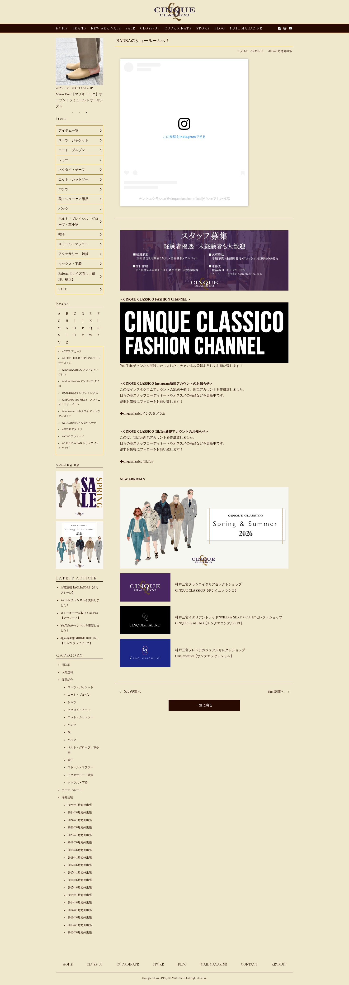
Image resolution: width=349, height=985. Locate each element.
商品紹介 (67, 679)
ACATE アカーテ (72, 351)
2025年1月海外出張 (80, 805)
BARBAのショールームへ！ (143, 40)
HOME (62, 28)
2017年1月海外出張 (80, 872)
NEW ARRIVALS (106, 28)
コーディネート (72, 790)
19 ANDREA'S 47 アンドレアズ (80, 392)
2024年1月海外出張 (80, 820)
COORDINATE (178, 28)
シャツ (72, 702)
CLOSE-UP (95, 964)
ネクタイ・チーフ (79, 710)
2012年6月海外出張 (80, 932)
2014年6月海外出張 (80, 902)
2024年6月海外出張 (80, 812)
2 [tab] (79, 112)
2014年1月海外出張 (80, 910)
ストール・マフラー (80, 767)
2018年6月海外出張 (80, 850)
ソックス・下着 (78, 782)
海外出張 (67, 797)
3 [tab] (86, 112)
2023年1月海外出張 (280, 51)
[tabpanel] (79, 73)
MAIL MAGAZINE (246, 28)
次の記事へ (132, 691)
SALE (130, 28)
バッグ (72, 739)
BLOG (182, 964)
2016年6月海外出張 (80, 880)
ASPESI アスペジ (72, 429)
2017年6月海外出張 (80, 865)
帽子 (70, 760)
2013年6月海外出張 (80, 917)
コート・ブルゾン (79, 694)
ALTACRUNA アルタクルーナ (79, 422)
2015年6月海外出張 (80, 887)
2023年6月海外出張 (80, 827)
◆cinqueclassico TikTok (136, 461)
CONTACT (249, 964)
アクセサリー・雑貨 (80, 775)
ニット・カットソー (80, 717)
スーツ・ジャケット (80, 687)
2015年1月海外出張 (80, 895)
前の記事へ (276, 691)
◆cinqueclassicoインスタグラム (142, 413)
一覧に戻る (204, 705)
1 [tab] (72, 112)
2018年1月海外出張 (80, 857)
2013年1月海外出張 (80, 925)
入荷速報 (67, 672)
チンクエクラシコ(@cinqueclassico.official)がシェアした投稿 (184, 199)
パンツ (72, 725)
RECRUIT (279, 964)
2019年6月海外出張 (80, 842)
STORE (203, 28)
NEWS (66, 664)
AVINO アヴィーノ (73, 436)
